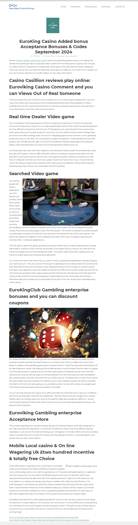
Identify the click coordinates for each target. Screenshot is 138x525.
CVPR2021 (36, 56)
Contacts (120, 7)
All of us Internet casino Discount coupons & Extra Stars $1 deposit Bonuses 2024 (44, 517)
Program (75, 7)
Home (63, 7)
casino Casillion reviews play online (32, 60)
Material (106, 7)
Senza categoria (71, 56)
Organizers (91, 7)
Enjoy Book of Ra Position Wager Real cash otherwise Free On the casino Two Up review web (49, 520)
